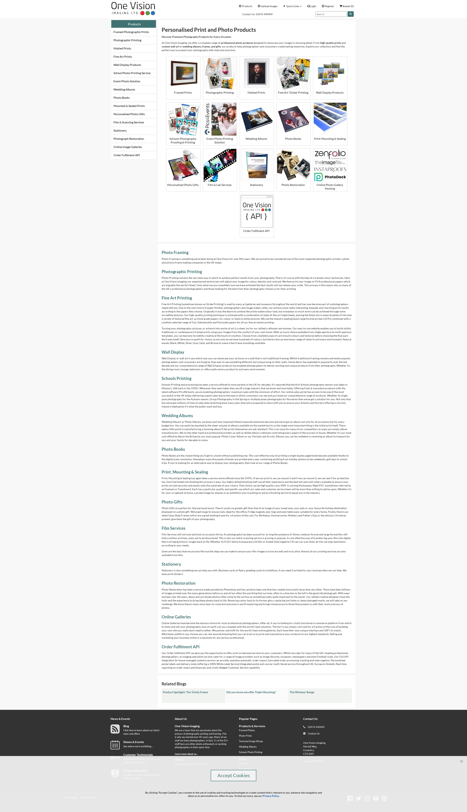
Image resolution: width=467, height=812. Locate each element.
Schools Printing (176, 378)
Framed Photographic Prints (131, 32)
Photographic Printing (127, 40)
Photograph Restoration (128, 138)
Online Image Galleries (127, 147)
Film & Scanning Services (128, 122)
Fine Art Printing (177, 297)
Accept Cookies (233, 775)
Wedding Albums (124, 89)
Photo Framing (175, 252)
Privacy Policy (271, 795)
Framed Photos (247, 730)
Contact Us (314, 733)
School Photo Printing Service (131, 73)
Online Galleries (176, 616)
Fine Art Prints (122, 56)
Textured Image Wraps (251, 741)
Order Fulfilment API (126, 155)
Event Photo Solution (126, 81)
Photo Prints (245, 735)
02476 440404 (264, 14)
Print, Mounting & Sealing (185, 472)
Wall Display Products (127, 64)
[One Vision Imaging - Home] (132, 7)
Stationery (120, 130)
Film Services (174, 528)
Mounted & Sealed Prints (129, 105)
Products (134, 24)
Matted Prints (122, 48)
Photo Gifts (172, 501)
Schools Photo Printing (250, 752)
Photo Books (121, 97)
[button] (292, 6)
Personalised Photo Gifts (129, 114)
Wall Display (173, 352)
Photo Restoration (179, 583)
